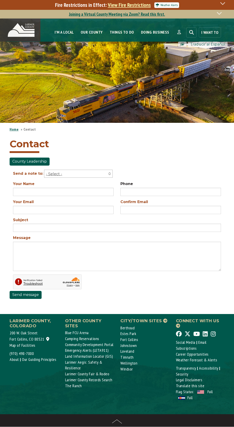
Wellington (128, 363)
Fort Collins (129, 339)
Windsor (126, 369)
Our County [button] (92, 32)
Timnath (127, 357)
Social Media (185, 342)
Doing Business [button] (155, 32)
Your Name (24, 184)
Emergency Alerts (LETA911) (87, 350)
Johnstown (128, 345)
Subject (20, 220)
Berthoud (127, 327)
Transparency (186, 368)
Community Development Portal (89, 344)
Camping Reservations (82, 338)
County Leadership (29, 161)
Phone (126, 184)
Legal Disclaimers (189, 379)
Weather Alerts (169, 5)
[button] (179, 32)
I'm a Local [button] (64, 32)
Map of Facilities (22, 345)
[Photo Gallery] (182, 44)
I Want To (210, 32)
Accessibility (208, 368)
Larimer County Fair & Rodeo (87, 373)
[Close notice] (224, 3)
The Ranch (73, 385)
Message (22, 238)
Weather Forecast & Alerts (196, 360)
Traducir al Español (207, 44)
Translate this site (190, 385)
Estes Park (128, 333)
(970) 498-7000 (22, 353)
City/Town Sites (141, 320)
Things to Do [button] (122, 32)
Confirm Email (134, 202)
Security (182, 374)
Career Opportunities (192, 354)
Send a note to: (28, 173)
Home (14, 129)
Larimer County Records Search (88, 379)
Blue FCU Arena (77, 332)
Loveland (127, 351)
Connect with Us (197, 320)
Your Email (23, 202)
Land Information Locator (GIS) (89, 356)
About (14, 359)
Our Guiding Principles (39, 359)
